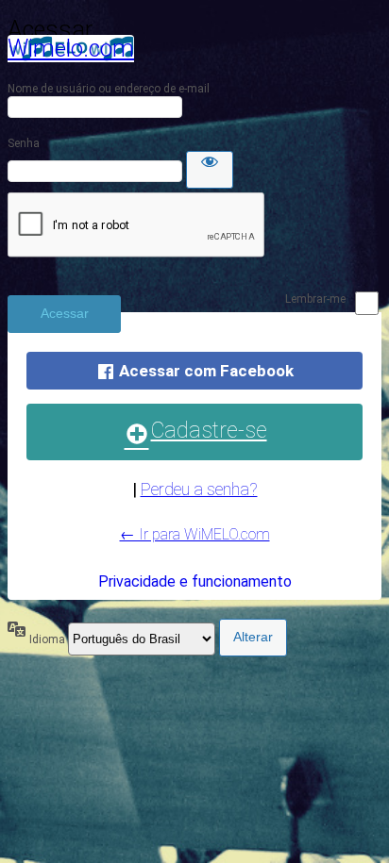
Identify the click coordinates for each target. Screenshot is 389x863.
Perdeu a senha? (199, 489)
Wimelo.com (71, 48)
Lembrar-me (315, 299)
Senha (24, 143)
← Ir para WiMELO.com (195, 534)
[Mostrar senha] (209, 170)
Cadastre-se (209, 430)
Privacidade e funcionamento (195, 581)
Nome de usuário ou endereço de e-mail (109, 88)
